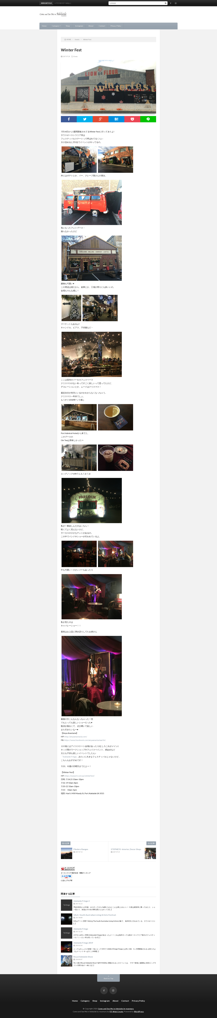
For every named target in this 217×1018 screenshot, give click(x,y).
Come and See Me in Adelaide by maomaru (116, 1009)
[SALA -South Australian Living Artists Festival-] (66, 919)
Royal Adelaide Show (83, 956)
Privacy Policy (116, 26)
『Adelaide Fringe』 (69, 756)
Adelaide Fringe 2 (81, 901)
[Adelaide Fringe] (66, 933)
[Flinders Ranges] (66, 853)
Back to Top (108, 978)
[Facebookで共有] (69, 119)
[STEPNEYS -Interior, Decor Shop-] (150, 853)
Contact (102, 26)
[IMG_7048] (115, 429)
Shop (68, 26)
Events (76, 56)
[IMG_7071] (91, 715)
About (90, 26)
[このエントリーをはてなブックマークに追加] (116, 119)
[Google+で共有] (100, 119)
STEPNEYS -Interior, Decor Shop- (126, 849)
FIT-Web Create (116, 1012)
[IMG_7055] (115, 566)
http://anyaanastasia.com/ (76, 736)
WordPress (139, 1012)
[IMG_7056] (115, 470)
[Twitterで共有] (85, 119)
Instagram (79, 26)
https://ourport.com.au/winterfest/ (80, 776)
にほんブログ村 (66, 880)
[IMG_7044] (91, 224)
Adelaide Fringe (80, 929)
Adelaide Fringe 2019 (83, 943)
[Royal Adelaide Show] (66, 961)
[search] (166, 3)
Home (44, 26)
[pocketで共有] (132, 119)
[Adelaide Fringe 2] (66, 905)
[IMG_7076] (91, 618)
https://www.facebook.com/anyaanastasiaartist (84, 740)
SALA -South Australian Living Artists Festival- (94, 915)
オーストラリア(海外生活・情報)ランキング (76, 873)
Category (55, 26)
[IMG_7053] (91, 522)
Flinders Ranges (80, 849)
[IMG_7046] (91, 280)
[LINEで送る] (148, 119)
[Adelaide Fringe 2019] (66, 947)
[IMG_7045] (115, 172)
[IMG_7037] (91, 376)
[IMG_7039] (100, 320)
